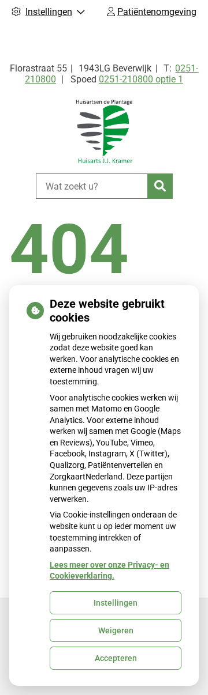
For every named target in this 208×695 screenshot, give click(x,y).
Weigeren (115, 630)
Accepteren (116, 658)
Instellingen (116, 602)
